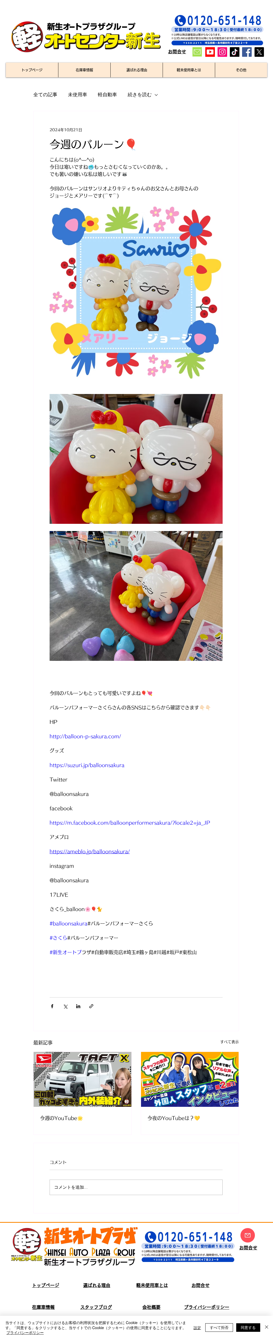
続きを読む (140, 94)
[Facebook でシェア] (52, 1006)
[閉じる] (266, 1327)
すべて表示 (229, 1042)
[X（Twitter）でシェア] (65, 1006)
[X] (259, 52)
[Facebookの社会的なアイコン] (247, 52)
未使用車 (77, 94)
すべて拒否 (219, 1327)
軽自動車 (107, 94)
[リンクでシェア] (91, 1006)
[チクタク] (234, 52)
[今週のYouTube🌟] (82, 1079)
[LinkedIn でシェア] (78, 1006)
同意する (248, 1327)
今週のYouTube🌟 (61, 1118)
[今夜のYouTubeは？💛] (190, 1079)
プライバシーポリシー (25, 1332)
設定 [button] (197, 1327)
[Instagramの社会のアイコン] (222, 52)
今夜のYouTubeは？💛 (173, 1118)
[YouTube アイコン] (210, 52)
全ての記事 (45, 94)
